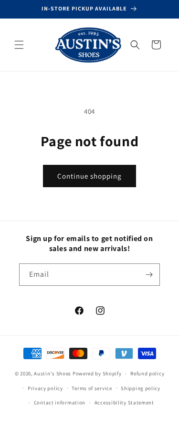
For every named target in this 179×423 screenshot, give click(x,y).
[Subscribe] (148, 274)
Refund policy (147, 373)
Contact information (59, 402)
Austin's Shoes (53, 373)
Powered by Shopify (97, 373)
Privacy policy (45, 388)
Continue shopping (89, 176)
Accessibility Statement (124, 402)
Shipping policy (140, 388)
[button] (19, 44)
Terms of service (92, 388)
